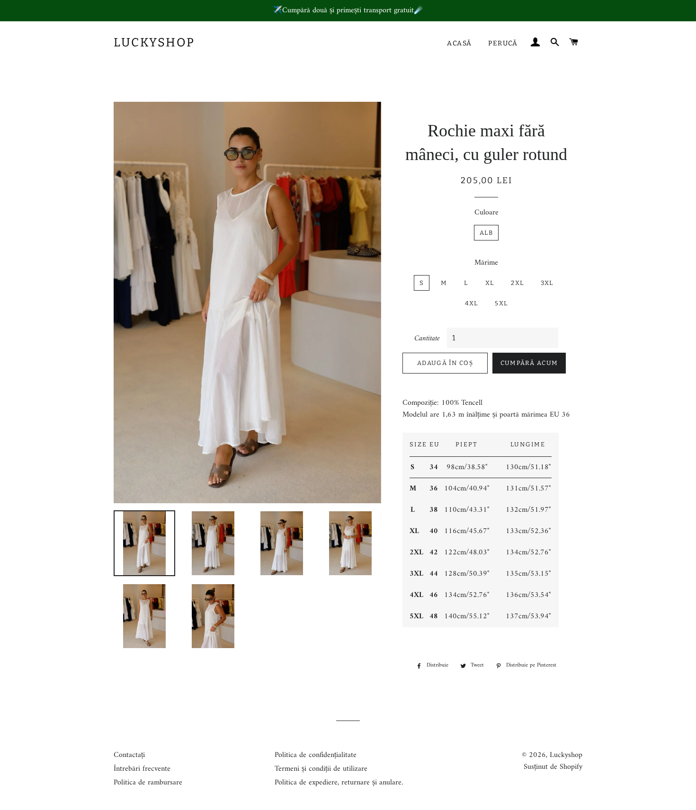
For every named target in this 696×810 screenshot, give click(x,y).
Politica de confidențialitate (316, 755)
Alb (486, 232)
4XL (471, 303)
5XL (501, 303)
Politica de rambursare (148, 782)
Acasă (459, 43)
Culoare (486, 213)
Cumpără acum (529, 362)
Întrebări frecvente (142, 768)
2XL (517, 282)
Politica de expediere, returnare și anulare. (339, 782)
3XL (547, 282)
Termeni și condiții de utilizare (321, 768)
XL (489, 282)
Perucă (503, 43)
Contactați (129, 755)
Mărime (486, 263)
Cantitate (427, 339)
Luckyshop (154, 43)
